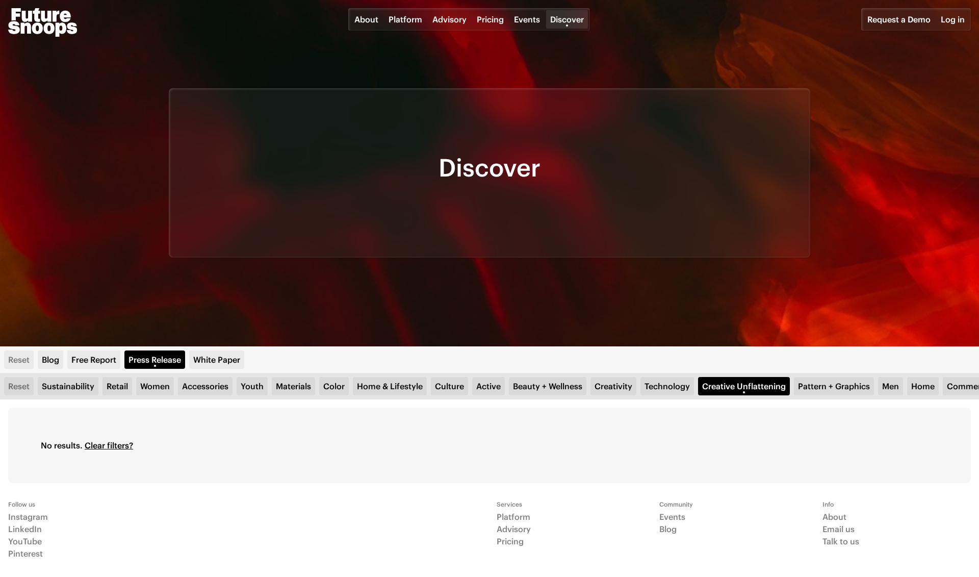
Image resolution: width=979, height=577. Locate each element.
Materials (293, 386)
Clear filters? (109, 445)
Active (488, 386)
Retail (117, 386)
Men (890, 386)
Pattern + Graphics (834, 386)
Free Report (93, 360)
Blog (50, 360)
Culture (449, 386)
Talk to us (840, 541)
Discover (567, 19)
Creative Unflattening (744, 386)
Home (923, 386)
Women (155, 386)
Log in (953, 19)
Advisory (449, 19)
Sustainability (68, 386)
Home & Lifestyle (390, 386)
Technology (667, 386)
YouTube (25, 541)
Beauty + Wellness (547, 386)
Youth (252, 386)
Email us (838, 529)
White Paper (216, 360)
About (366, 19)
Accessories (205, 386)
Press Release (154, 360)
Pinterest (25, 553)
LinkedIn (25, 529)
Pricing (490, 19)
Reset (19, 360)
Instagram (28, 517)
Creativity (613, 386)
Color (334, 386)
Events (527, 19)
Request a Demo (899, 19)
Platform (405, 19)
